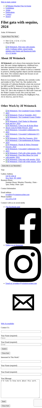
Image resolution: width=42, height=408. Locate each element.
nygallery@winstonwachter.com (17, 195)
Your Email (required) (9, 342)
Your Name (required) (9, 336)
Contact (8, 14)
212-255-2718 (11, 199)
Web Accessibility (7, 324)
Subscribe (11, 166)
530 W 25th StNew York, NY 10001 (13, 177)
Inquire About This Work (10, 36)
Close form (5, 353)
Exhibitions (10, 8)
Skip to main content (8, 2)
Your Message (6, 378)
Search (8, 17)
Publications (10, 12)
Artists (8, 10)
